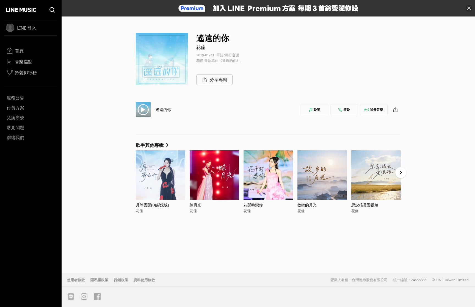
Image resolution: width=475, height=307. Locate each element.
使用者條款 (76, 280)
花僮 (200, 47)
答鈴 (346, 109)
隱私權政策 (99, 280)
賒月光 (195, 205)
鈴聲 (317, 109)
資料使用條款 (144, 280)
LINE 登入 (26, 28)
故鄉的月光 (307, 205)
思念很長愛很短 (364, 205)
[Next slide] (400, 172)
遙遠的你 (163, 109)
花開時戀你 (253, 205)
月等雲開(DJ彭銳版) (152, 205)
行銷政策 (121, 280)
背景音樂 (376, 109)
